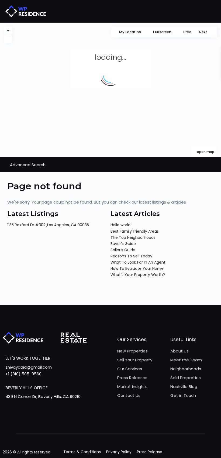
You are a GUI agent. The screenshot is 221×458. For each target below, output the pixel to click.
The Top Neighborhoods (133, 237)
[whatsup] (66, 422)
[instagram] (143, 422)
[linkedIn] (110, 422)
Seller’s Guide (122, 250)
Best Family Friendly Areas (134, 231)
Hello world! (121, 225)
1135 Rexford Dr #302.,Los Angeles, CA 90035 (48, 225)
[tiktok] (88, 422)
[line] (154, 422)
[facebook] (55, 422)
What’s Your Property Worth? (137, 274)
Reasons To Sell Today (131, 256)
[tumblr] (121, 422)
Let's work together (27, 358)
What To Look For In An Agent (137, 262)
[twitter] (99, 422)
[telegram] (77, 422)
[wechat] (165, 422)
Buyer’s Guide (123, 243)
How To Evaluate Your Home (137, 268)
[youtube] (132, 422)
